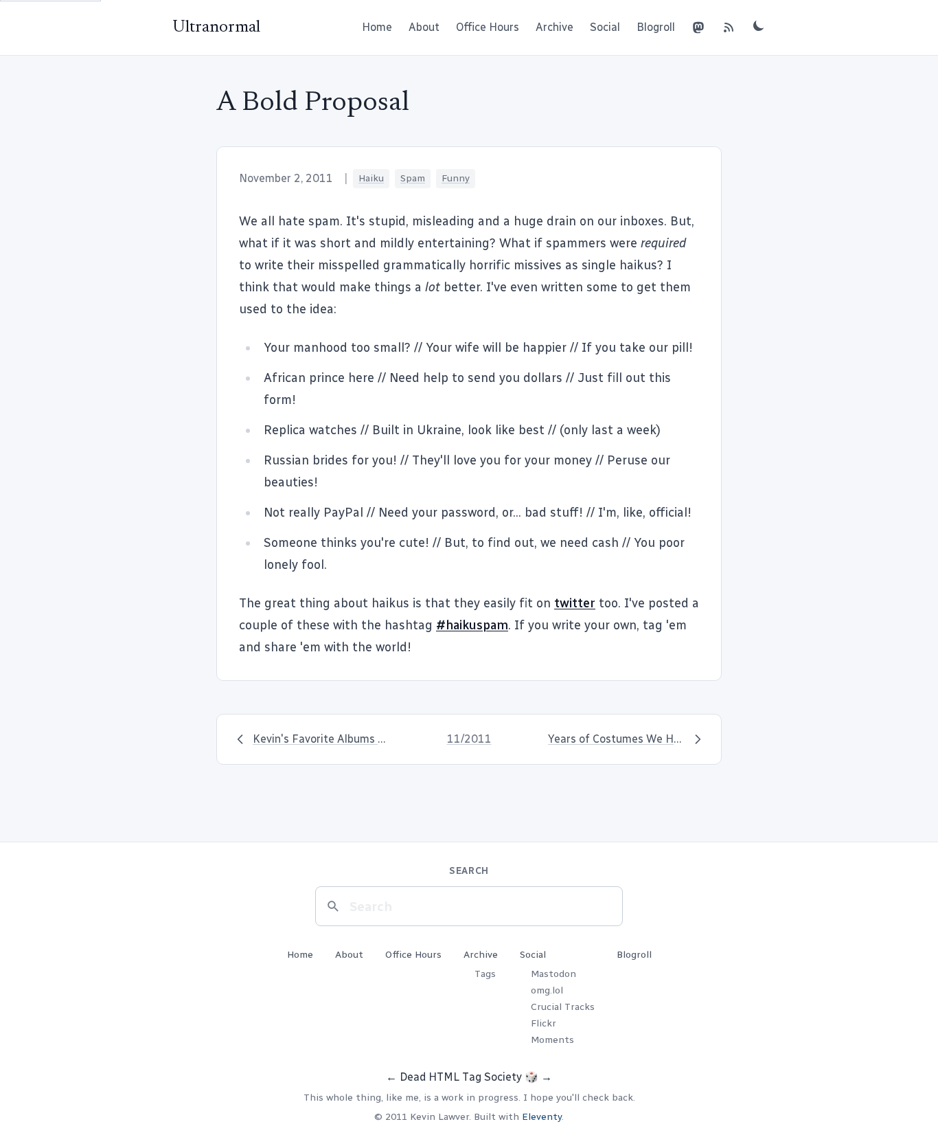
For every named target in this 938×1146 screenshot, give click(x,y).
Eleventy (542, 1117)
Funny (456, 178)
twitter (574, 603)
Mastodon (553, 974)
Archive (554, 27)
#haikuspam (472, 625)
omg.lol (547, 990)
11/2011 (469, 738)
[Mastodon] (698, 27)
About (424, 27)
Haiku (371, 178)
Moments (552, 1040)
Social (605, 27)
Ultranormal (216, 27)
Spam (412, 178)
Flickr (543, 1023)
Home (377, 27)
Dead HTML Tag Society (461, 1076)
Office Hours (487, 27)
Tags (485, 974)
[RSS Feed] (728, 27)
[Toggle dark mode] (759, 25)
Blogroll (656, 27)
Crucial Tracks (563, 1007)
